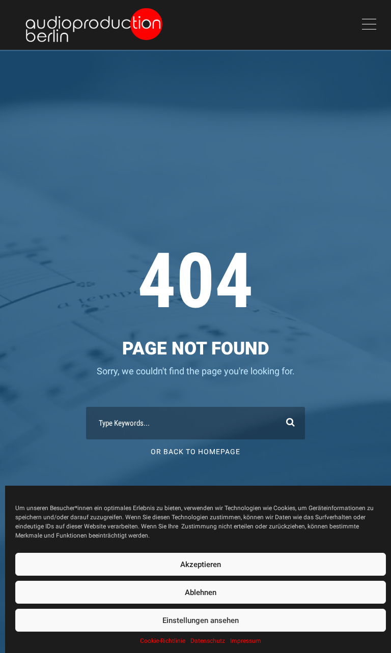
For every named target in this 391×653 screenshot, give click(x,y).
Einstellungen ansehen (200, 620)
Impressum (245, 640)
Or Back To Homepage (195, 452)
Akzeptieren (200, 564)
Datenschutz (207, 640)
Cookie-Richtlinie (162, 640)
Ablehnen (200, 592)
